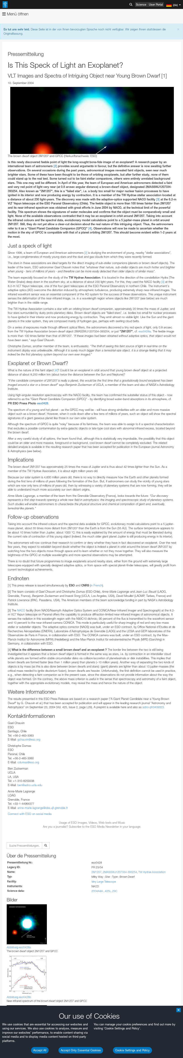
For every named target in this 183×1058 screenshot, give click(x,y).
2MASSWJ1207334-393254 (120, 872)
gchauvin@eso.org (28, 739)
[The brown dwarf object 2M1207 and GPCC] (92, 120)
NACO (21, 610)
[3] (158, 199)
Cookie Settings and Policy (132, 1050)
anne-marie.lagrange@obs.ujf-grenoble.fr (42, 808)
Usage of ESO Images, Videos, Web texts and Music (92, 822)
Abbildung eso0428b (19, 997)
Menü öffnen (17, 14)
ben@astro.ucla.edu (29, 785)
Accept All (39, 1050)
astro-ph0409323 (153, 707)
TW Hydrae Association (151, 872)
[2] (55, 166)
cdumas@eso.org (28, 762)
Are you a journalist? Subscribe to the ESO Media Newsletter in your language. (92, 826)
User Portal (156, 4)
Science (141, 4)
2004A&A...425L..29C (104, 891)
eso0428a (145, 331)
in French (96, 585)
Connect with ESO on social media (30, 814)
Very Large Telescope (104, 881)
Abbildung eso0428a (19, 947)
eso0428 (42, 403)
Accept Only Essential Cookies (81, 1050)
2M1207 (97, 872)
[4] (90, 228)
